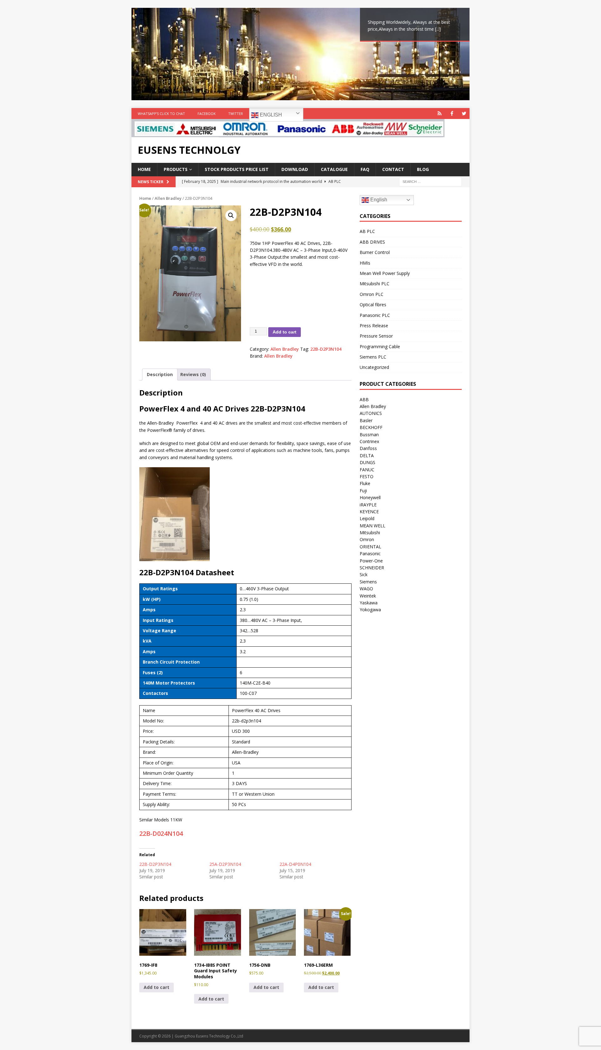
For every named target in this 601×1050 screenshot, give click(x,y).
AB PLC (367, 231)
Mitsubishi (370, 532)
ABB (364, 399)
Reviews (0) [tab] (193, 374)
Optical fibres (373, 305)
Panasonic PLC (375, 315)
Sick (363, 574)
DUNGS (367, 462)
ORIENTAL (370, 547)
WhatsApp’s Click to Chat (161, 113)
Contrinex (369, 441)
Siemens (368, 582)
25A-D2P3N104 (225, 864)
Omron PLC (371, 294)
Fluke (365, 483)
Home (144, 169)
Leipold (367, 518)
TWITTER (235, 113)
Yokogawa (370, 610)
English (270, 114)
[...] (438, 29)
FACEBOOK (207, 113)
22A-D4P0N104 (295, 864)
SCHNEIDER (372, 568)
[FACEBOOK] (451, 113)
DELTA (367, 455)
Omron (367, 539)
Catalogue (334, 169)
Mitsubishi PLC (374, 284)
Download (294, 169)
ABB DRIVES (372, 242)
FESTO (366, 476)
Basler (366, 420)
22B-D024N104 (161, 833)
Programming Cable (380, 346)
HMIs (365, 263)
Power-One (371, 561)
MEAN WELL (372, 526)
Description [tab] (160, 374)
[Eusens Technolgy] (287, 134)
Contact (393, 169)
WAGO (366, 589)
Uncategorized (374, 367)
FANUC (367, 470)
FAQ (365, 169)
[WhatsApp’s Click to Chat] (439, 113)
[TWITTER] (464, 113)
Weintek (368, 596)
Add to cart (284, 331)
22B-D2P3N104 (326, 349)
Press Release (374, 325)
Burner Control (375, 252)
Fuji (363, 491)
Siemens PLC (373, 357)
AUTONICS (371, 413)
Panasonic (370, 553)
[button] (231, 215)
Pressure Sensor (376, 336)
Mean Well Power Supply (385, 273)
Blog (423, 169)
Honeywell (370, 497)
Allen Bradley (168, 198)
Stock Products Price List (237, 169)
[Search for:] (430, 181)
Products (175, 169)
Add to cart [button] (156, 987)
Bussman (369, 434)
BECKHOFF (371, 427)
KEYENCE (369, 512)
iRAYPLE (368, 505)
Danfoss (368, 448)
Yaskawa (369, 603)
